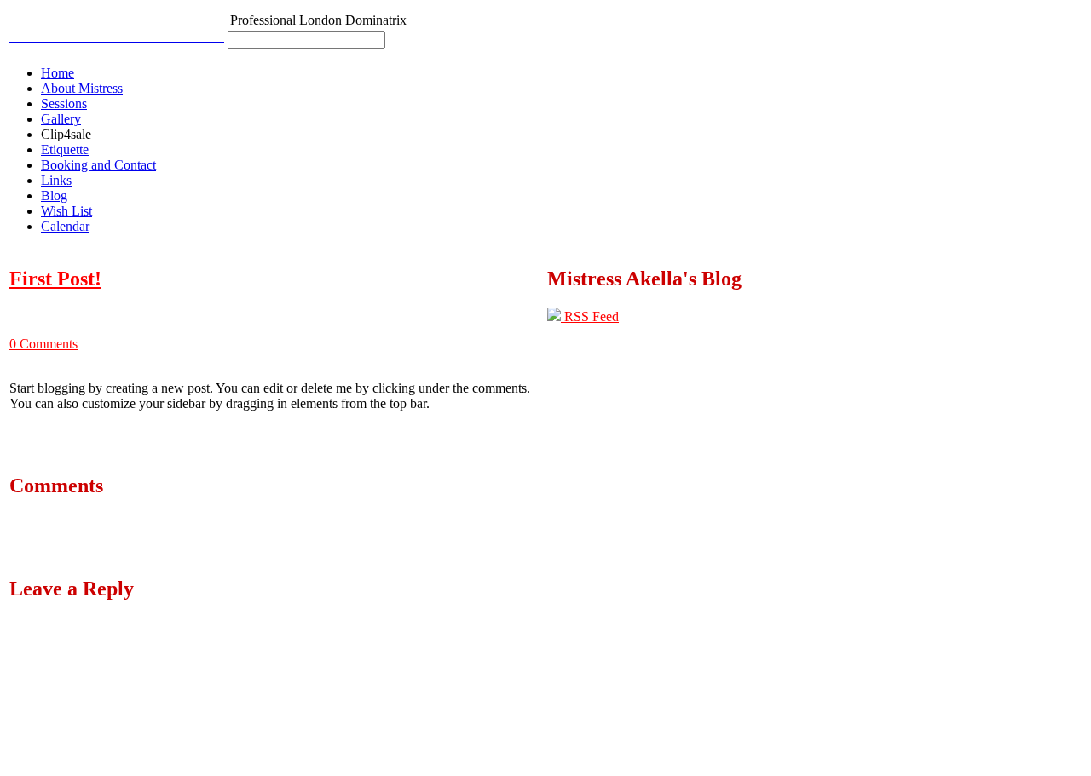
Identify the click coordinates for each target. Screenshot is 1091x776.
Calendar (65, 226)
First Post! (55, 278)
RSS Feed (590, 316)
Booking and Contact (98, 165)
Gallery (61, 119)
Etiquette (65, 149)
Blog (54, 195)
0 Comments (43, 343)
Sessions (64, 103)
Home (57, 73)
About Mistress (82, 88)
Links (56, 180)
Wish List (66, 211)
